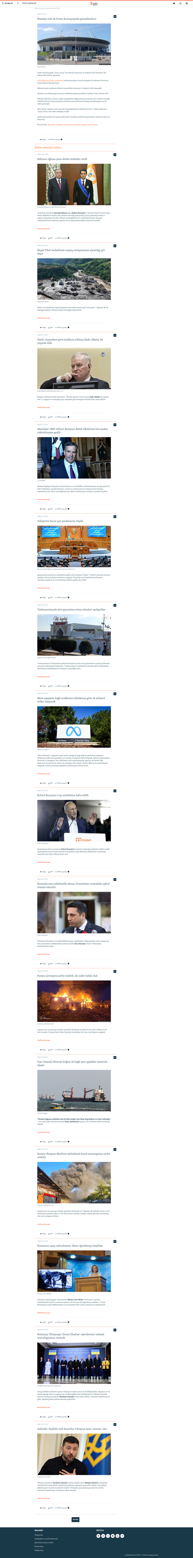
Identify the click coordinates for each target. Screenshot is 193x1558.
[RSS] (117, 1536)
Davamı (75, 1519)
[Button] (43, 139)
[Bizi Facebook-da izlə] (187, 3)
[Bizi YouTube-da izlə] (174, 3)
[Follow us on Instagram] (103, 1536)
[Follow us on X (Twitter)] (108, 1536)
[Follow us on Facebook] (98, 1536)
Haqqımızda (39, 1535)
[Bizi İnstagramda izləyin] (180, 3)
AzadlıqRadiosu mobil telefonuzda (46, 1539)
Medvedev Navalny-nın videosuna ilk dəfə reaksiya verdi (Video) (73, 125)
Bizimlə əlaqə (39, 1546)
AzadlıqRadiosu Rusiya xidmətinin (50, 81)
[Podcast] (122, 1536)
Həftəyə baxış (39, 1550)
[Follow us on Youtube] (113, 1536)
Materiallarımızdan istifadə (44, 1543)
